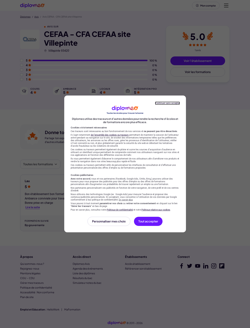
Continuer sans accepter (167, 103)
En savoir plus (126, 200)
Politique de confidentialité (120, 210)
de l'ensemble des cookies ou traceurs (110, 135)
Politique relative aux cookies (155, 210)
